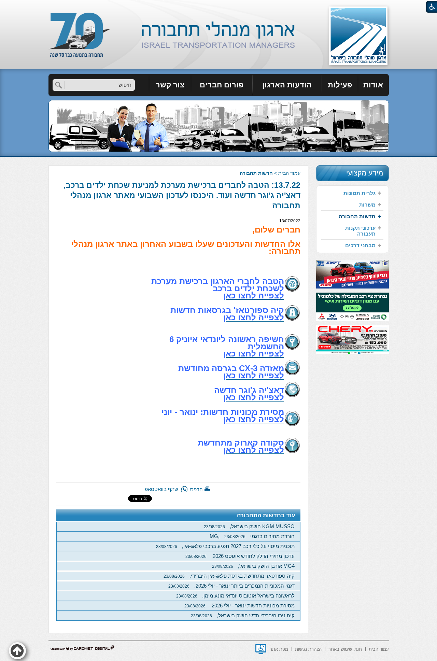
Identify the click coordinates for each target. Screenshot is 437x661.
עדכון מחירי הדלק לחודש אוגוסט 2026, (240, 556)
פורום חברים (221, 85)
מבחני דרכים (360, 245)
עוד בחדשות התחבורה (266, 515)
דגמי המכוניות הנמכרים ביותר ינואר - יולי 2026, (231, 586)
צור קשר (170, 85)
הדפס (196, 489)
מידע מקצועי (364, 173)
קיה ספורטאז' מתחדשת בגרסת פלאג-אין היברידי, (229, 576)
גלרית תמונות (359, 193)
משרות (367, 205)
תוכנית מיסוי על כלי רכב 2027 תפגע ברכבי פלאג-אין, (225, 546)
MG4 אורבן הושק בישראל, (253, 566)
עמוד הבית (289, 173)
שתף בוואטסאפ (161, 489)
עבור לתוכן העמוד (218, 7)
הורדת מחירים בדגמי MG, (252, 536)
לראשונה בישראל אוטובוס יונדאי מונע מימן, (235, 596)
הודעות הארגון (287, 85)
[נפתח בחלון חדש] (260, 649)
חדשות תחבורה (256, 173)
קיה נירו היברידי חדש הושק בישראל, (243, 615)
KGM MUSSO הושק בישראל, (249, 526)
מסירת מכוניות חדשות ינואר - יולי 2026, (239, 605)
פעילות (340, 85)
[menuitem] (373, 85)
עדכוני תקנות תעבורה (360, 231)
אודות (373, 85)
